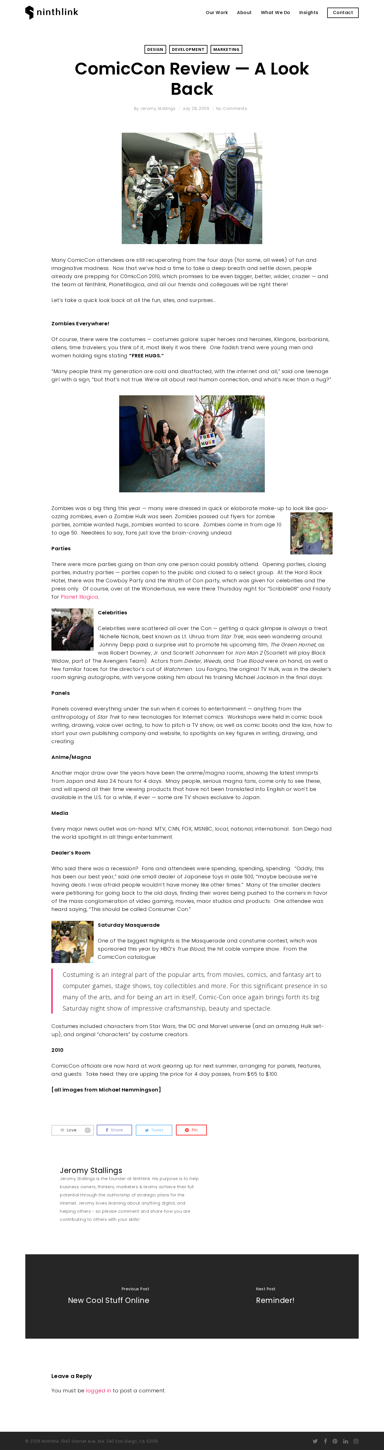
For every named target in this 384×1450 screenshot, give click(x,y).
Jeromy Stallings (157, 108)
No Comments (231, 108)
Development (188, 49)
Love (78, 1130)
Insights (309, 13)
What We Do (275, 13)
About (244, 13)
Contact (343, 13)
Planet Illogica (79, 596)
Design (155, 49)
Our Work (217, 13)
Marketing (226, 49)
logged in (98, 1390)
